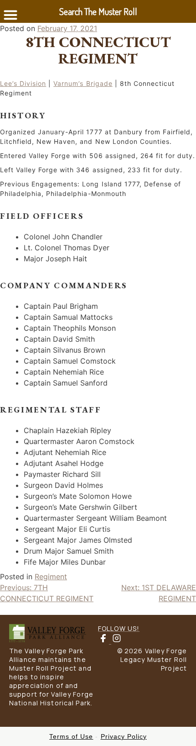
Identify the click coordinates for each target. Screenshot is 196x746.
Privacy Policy (124, 736)
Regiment (51, 576)
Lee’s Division (23, 83)
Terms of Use (71, 736)
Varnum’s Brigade (82, 83)
